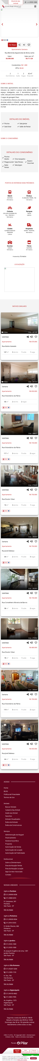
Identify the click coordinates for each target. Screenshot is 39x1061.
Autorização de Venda (13, 847)
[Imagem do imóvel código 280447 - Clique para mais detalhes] (19, 527)
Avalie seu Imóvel (11, 813)
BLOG (6, 791)
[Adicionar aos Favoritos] (29, 45)
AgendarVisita (17, 1051)
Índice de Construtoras (13, 825)
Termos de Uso (9, 797)
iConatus (23, 256)
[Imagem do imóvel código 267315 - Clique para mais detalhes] (19, 372)
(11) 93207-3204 (11, 969)
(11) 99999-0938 (11, 895)
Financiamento (10, 838)
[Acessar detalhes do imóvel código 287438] (19, 356)
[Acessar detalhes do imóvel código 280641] (19, 713)
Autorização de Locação (13, 850)
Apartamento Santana (19, 49)
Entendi (33, 1058)
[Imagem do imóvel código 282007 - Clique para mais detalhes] (19, 579)
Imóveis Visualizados (12, 819)
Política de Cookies (22, 1060)
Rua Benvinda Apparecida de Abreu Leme (19, 53)
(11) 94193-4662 (11, 993)
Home (6, 788)
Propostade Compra (34, 1051)
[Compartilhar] (28, 337)
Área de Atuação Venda (13, 865)
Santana (5, 387)
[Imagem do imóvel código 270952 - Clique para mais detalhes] (19, 629)
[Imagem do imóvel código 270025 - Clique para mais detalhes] (19, 476)
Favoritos (8, 816)
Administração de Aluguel (14, 835)
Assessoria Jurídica (12, 841)
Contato (8, 875)
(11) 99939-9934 (11, 919)
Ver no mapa (8, 910)
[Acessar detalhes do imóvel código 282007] (19, 612)
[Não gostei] (24, 45)
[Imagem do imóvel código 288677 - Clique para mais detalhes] (19, 424)
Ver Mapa (12, 45)
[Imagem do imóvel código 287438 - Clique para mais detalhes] (19, 323)
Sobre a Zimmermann (13, 862)
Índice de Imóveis (11, 822)
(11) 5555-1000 (10, 944)
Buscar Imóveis (10, 807)
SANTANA (5, 337)
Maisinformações (25, 1051)
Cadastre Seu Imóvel (12, 810)
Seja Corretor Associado (14, 872)
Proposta (8, 844)
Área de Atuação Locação (14, 869)
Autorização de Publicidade (15, 853)
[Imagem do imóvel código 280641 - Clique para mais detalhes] (19, 680)
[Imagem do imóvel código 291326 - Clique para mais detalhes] (19, 730)
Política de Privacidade (12, 794)
